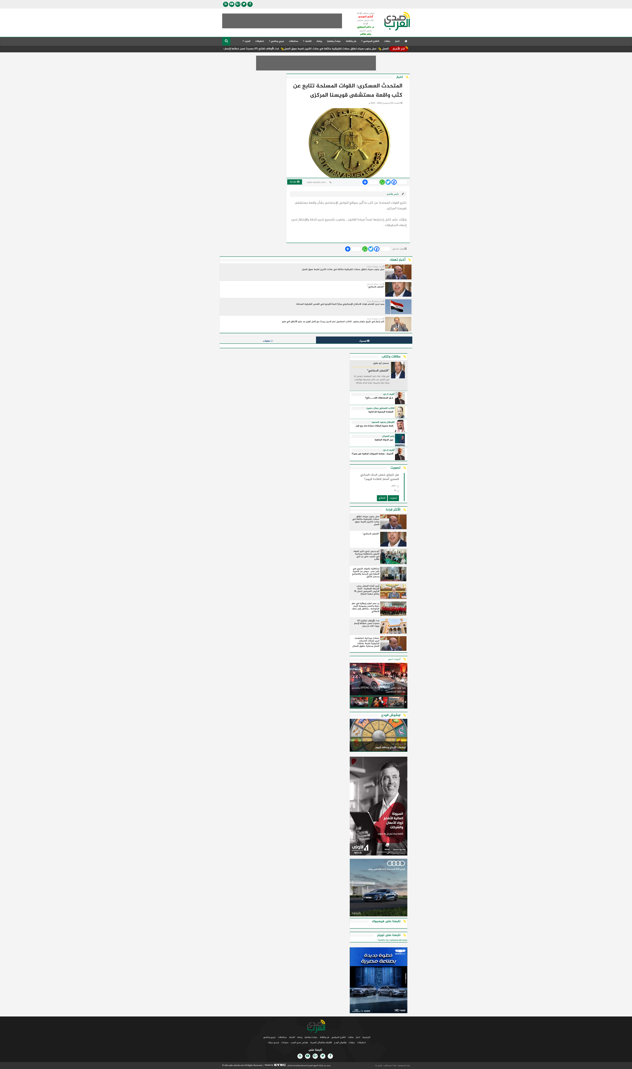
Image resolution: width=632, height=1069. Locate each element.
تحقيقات (259, 41)
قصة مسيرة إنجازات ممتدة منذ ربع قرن (374, 426)
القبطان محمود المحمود (383, 422)
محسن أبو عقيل (381, 363)
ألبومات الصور (394, 659)
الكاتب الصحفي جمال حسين (380, 408)
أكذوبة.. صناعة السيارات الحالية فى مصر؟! (372, 454)
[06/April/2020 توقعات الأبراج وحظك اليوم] (378, 736)
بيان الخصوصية (403, 1065)
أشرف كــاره (389, 394)
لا (395, 491)
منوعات (284, 1042)
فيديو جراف (273, 1042)
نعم (394, 486)
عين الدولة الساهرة (384, 440)
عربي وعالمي (269, 1037)
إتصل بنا (378, 1065)
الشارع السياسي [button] (371, 41)
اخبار (397, 41)
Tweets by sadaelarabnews (392, 940)
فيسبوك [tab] (363, 340)
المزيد (247, 41)
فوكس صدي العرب (299, 1042)
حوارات (352, 1042)
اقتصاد (292, 1037)
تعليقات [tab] (267, 340)
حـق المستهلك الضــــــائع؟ (379, 398)
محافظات (293, 41)
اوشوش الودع (340, 1042)
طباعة (293, 182)
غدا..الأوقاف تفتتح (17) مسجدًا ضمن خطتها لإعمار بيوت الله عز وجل (304, 49)
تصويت (393, 498)
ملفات (387, 41)
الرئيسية (366, 1037)
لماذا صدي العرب (389, 1065)
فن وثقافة (351, 41)
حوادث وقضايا (334, 41)
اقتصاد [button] (308, 41)
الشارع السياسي (338, 1037)
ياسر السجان (388, 436)
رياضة (319, 41)
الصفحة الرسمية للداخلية (380, 412)
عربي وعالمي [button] (277, 41)
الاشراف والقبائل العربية (321, 1042)
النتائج (382, 498)
